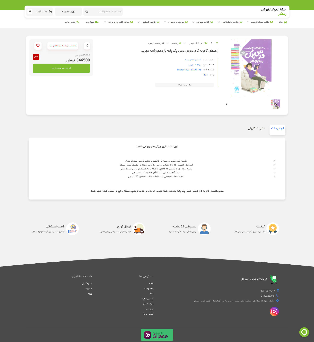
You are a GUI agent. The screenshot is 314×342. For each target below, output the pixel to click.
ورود (90, 293)
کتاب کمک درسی (196, 43)
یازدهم (175, 43)
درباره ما (149, 308)
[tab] (277, 130)
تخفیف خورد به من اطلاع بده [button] (62, 45)
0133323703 (267, 296)
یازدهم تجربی (154, 43)
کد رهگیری (87, 283)
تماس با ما (148, 314)
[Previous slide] (227, 104)
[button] (260, 22)
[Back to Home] (274, 11)
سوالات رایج (148, 303)
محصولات (148, 288)
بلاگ (151, 293)
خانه (151, 283)
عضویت (88, 288)
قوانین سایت (147, 298)
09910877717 (268, 291)
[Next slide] (276, 104)
